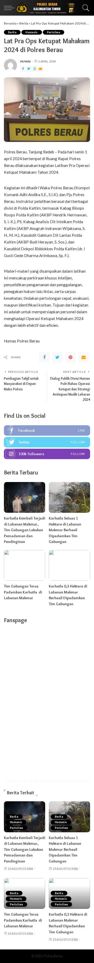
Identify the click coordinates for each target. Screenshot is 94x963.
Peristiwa (53, 32)
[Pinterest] (70, 357)
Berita (23, 23)
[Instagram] (47, 454)
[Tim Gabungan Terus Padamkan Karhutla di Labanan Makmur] (24, 565)
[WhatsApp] (35, 69)
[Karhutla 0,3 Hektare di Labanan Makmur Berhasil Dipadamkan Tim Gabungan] (69, 565)
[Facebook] (23, 69)
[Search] (84, 8)
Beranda (10, 23)
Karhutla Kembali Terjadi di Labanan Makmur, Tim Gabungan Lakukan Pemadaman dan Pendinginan (24, 530)
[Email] (40, 69)
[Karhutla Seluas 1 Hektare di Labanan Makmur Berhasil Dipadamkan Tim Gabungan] (69, 497)
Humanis (32, 32)
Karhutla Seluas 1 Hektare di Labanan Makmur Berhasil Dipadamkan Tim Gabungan (65, 530)
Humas (25, 61)
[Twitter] (29, 69)
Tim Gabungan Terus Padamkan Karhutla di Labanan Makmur (23, 592)
